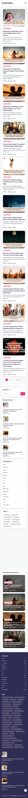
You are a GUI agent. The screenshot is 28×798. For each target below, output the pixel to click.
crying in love (17, 708)
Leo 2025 (4, 717)
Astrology (5, 467)
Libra (4, 483)
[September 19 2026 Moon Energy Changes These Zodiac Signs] (5, 419)
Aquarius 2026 (5, 699)
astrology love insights (7, 704)
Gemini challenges (6, 713)
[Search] (22, 393)
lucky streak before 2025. (7, 722)
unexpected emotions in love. (8, 735)
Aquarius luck (12, 699)
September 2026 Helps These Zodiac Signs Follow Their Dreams (13, 33)
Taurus (4, 499)
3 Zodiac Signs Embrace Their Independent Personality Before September (14, 291)
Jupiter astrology (7, 519)
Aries (4, 464)
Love (4, 486)
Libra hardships (17, 717)
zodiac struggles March (19, 747)
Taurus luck (11, 733)
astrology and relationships (17, 701)
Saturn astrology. (15, 521)
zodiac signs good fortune (15, 524)
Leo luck (10, 717)
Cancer (4, 470)
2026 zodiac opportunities (8, 697)
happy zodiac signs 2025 (7, 715)
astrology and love (6, 701)
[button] (21, 379)
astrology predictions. (8, 517)
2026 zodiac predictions (19, 697)
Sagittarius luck (14, 726)
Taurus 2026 (6, 524)
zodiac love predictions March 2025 (9, 738)
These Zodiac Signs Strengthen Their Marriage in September (12, 453)
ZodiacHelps (7, 3)
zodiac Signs (7, 28)
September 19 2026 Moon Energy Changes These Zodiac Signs (13, 71)
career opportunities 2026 (8, 708)
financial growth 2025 (19, 710)
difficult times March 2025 (7, 710)
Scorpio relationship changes (8, 731)
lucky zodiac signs (15, 519)
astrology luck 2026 (17, 704)
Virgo (4, 502)
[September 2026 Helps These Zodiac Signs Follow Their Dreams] (5, 405)
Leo (4, 480)
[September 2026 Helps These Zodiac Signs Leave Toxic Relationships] (5, 433)
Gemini (4, 478)
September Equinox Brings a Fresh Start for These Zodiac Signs (13, 182)
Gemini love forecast (16, 713)
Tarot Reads (6, 496)
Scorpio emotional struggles (16, 729)
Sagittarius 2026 (7, 521)
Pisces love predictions (17, 724)
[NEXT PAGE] (21, 379)
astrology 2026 (20, 699)
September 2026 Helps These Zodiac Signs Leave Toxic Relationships (13, 108)
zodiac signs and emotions (16, 740)
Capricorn (5, 472)
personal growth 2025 (7, 724)
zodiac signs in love (7, 526)
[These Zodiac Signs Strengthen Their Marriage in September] (5, 447)
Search (5, 390)
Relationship (6, 488)
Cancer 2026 (16, 517)
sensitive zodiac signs (20, 731)
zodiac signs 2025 (6, 740)
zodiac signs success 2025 (8, 747)
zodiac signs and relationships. (8, 742)
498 (18, 379)
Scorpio (5, 494)
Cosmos (5, 475)
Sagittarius (5, 491)
